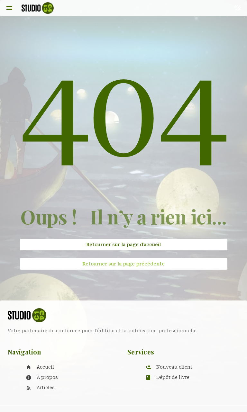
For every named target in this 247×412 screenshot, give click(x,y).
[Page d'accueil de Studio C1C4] (38, 8)
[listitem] (70, 367)
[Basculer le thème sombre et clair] (237, 8)
